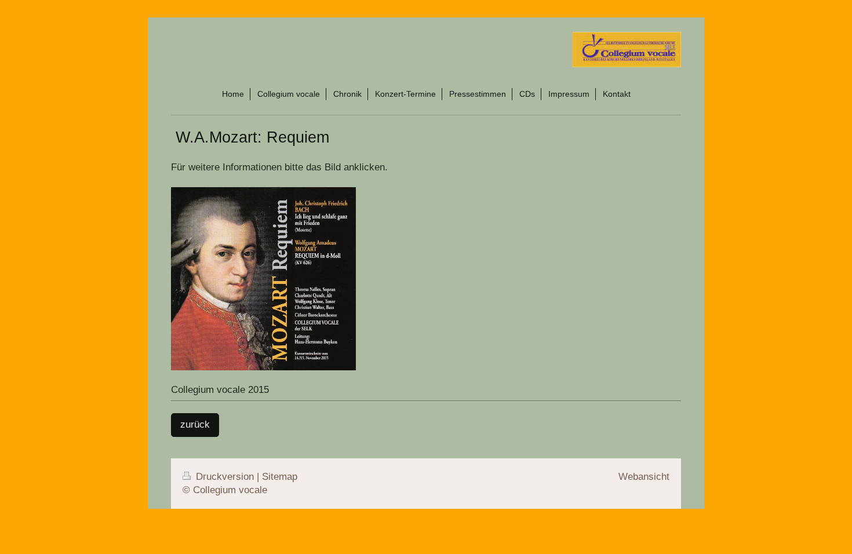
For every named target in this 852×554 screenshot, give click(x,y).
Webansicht (643, 476)
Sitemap (279, 476)
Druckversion (225, 476)
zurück (195, 424)
